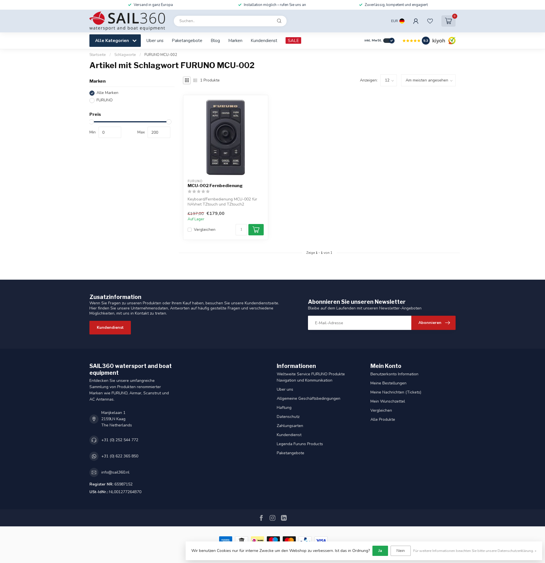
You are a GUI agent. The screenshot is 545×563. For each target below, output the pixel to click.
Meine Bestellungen (388, 383)
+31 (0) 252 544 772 (119, 440)
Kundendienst (264, 40)
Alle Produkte (382, 419)
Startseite (97, 54)
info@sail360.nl (115, 472)
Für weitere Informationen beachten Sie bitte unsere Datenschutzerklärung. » (474, 550)
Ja (380, 550)
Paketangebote (187, 40)
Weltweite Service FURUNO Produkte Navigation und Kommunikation (311, 377)
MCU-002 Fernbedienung (215, 185)
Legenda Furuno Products (300, 444)
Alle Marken (107, 93)
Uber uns (155, 40)
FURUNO (105, 100)
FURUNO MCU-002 (160, 54)
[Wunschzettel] (430, 21)
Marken (235, 40)
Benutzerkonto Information (394, 374)
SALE (293, 40)
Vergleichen (204, 229)
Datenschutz (288, 416)
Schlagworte (125, 54)
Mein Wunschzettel (387, 401)
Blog (215, 40)
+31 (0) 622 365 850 (119, 456)
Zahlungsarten (290, 425)
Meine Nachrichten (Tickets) (395, 392)
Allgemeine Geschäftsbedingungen (308, 398)
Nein (401, 550)
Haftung (284, 407)
